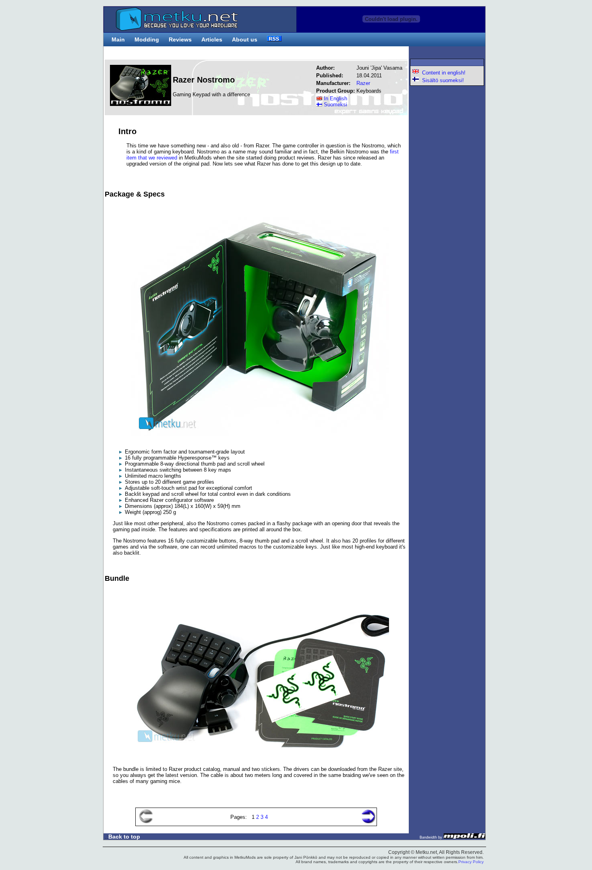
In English (334, 98)
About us (244, 39)
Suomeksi (334, 105)
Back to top (124, 836)
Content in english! (442, 73)
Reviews (180, 39)
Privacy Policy (471, 862)
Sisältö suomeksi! (441, 80)
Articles (211, 39)
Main (118, 39)
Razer (363, 83)
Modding (147, 39)
